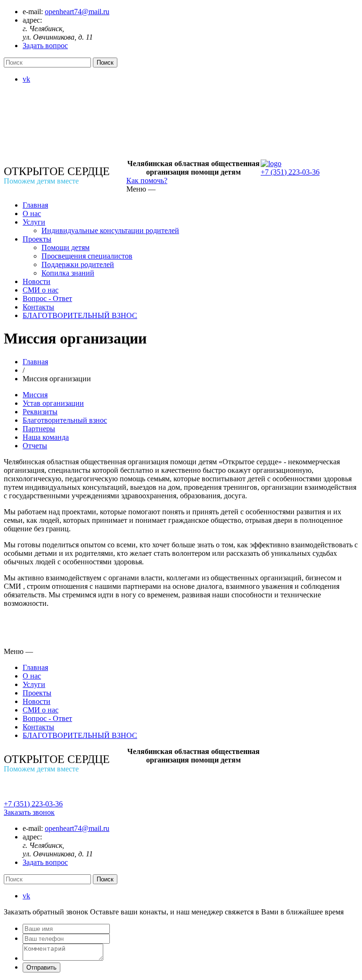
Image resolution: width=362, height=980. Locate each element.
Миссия (35, 395)
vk (26, 79)
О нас (32, 213)
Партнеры (39, 429)
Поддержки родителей (77, 264)
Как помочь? (146, 180)
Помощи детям (65, 247)
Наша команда (46, 437)
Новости (36, 281)
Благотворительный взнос (65, 420)
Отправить (41, 967)
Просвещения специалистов (86, 256)
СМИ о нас (40, 290)
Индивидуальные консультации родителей (110, 230)
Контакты (38, 307)
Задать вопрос (45, 46)
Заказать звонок (29, 812)
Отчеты (35, 446)
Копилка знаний (67, 273)
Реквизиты (40, 412)
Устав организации (53, 403)
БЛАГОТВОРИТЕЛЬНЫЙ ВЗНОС (80, 315)
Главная (35, 205)
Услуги (34, 222)
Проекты (37, 239)
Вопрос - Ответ (47, 298)
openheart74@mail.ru (77, 12)
